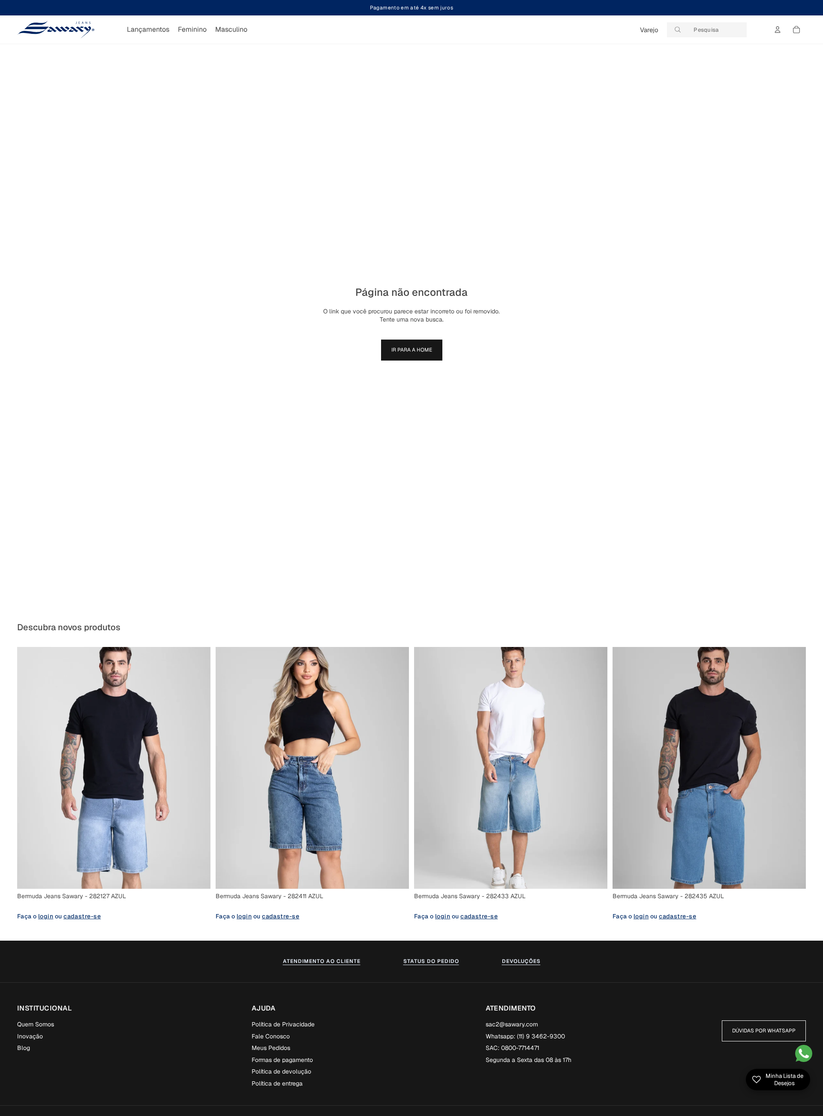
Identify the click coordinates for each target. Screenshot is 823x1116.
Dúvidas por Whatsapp (764, 1030)
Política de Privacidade (283, 1024)
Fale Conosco (271, 1036)
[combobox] (707, 29)
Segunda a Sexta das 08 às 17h (528, 1060)
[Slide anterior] (30, 767)
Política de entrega (277, 1083)
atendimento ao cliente (321, 961)
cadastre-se (82, 916)
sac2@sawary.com (512, 1024)
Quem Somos (35, 1024)
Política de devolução (281, 1071)
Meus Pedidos (271, 1048)
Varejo (649, 30)
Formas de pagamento (282, 1060)
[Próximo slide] (197, 767)
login (45, 916)
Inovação (30, 1036)
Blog (23, 1048)
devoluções (521, 961)
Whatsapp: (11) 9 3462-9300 (525, 1036)
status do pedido (431, 961)
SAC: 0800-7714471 (512, 1048)
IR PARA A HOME (411, 349)
